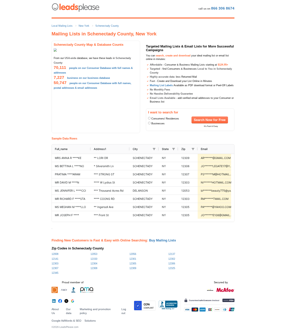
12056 (132, 254)
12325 (171, 268)
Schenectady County (107, 25)
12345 (55, 272)
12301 (132, 258)
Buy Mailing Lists (162, 240)
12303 (55, 263)
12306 (171, 263)
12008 (55, 254)
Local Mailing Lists (62, 25)
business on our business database (88, 77)
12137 (171, 254)
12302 (171, 258)
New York (84, 25)
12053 (93, 254)
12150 (93, 258)
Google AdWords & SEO (66, 320)
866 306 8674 (222, 8)
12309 (132, 268)
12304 (93, 263)
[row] (163, 149)
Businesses (158, 123)
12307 (55, 268)
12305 (132, 263)
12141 (55, 258)
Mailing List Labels (161, 85)
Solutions (90, 320)
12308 (93, 268)
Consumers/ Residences (165, 118)
